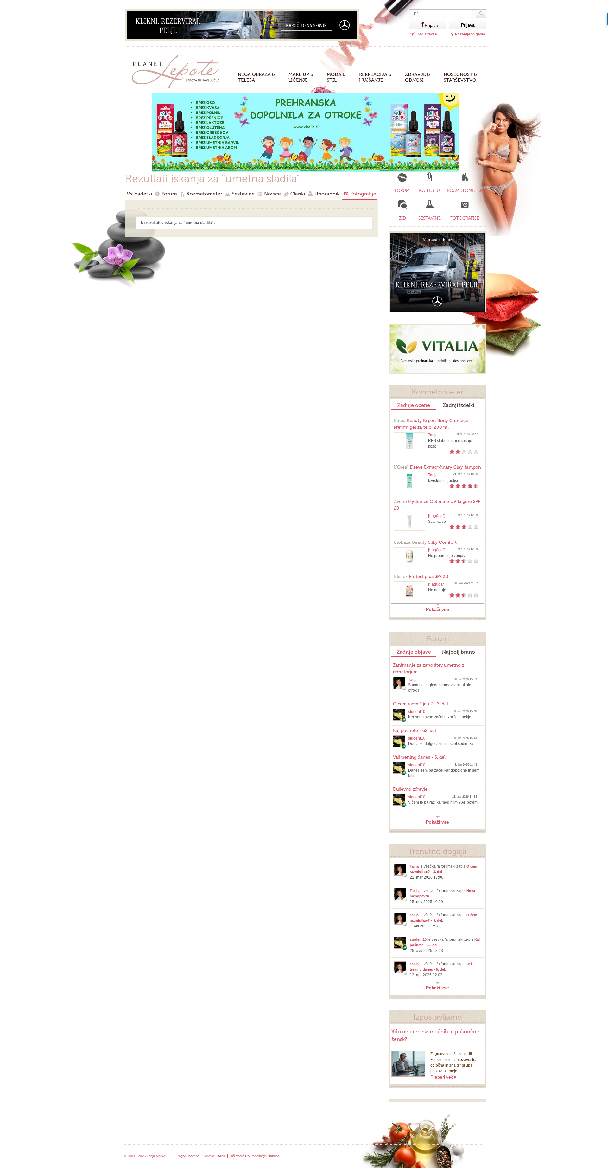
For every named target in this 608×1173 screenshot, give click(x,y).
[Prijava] (417, 24)
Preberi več (441, 1077)
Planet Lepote (178, 70)
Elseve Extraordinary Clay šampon (437, 467)
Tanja (433, 435)
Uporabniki (327, 194)
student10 (416, 711)
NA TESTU (429, 190)
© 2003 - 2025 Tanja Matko (144, 1156)
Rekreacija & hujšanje (375, 77)
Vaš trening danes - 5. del (419, 757)
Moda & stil (336, 77)
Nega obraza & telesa (256, 77)
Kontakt (208, 1156)
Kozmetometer (204, 194)
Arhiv (222, 1156)
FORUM (402, 190)
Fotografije (363, 194)
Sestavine (243, 194)
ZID (402, 218)
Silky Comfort (425, 542)
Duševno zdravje (410, 789)
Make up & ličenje (301, 77)
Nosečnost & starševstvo (460, 77)
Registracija (426, 34)
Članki (297, 194)
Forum (169, 194)
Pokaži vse (437, 609)
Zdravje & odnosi (417, 77)
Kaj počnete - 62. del (414, 730)
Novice (272, 194)
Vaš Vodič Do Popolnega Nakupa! (255, 1156)
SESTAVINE (429, 218)
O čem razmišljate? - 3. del (420, 704)
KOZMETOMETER (465, 190)
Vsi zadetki (139, 194)
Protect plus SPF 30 (421, 576)
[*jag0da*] (436, 516)
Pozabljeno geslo (470, 34)
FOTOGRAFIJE (464, 218)
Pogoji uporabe (188, 1156)
